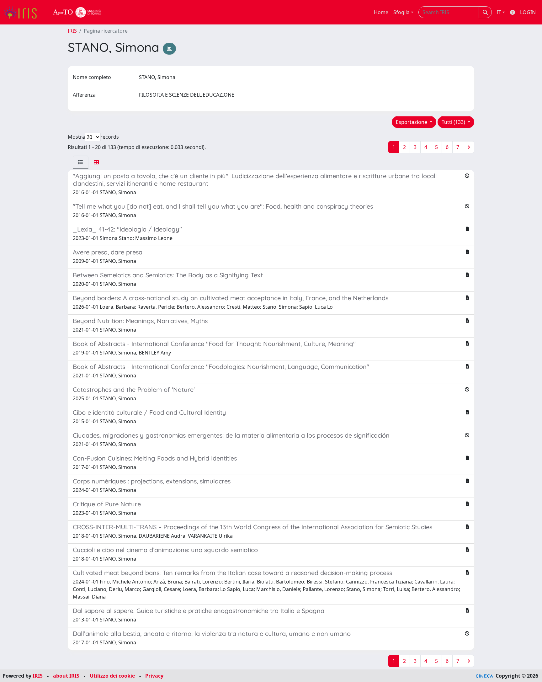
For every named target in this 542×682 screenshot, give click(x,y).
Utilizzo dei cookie (112, 675)
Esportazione (412, 122)
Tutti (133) (454, 122)
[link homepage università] (77, 12)
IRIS (72, 30)
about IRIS (66, 675)
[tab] (80, 162)
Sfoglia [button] (401, 12)
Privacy (154, 675)
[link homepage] (23, 12)
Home (381, 12)
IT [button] (499, 12)
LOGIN (528, 12)
